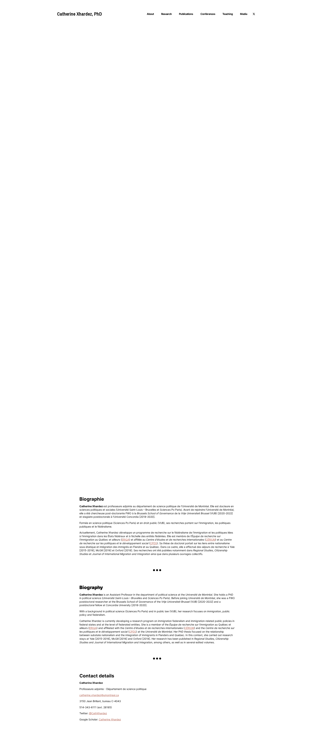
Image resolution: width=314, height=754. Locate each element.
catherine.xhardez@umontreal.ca (99, 695)
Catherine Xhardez (110, 719)
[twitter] (254, 14)
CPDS (153, 543)
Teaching (227, 13)
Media (243, 13)
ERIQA (125, 539)
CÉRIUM (210, 539)
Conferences (207, 13)
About (150, 13)
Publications (186, 13)
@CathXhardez (98, 713)
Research (166, 13)
